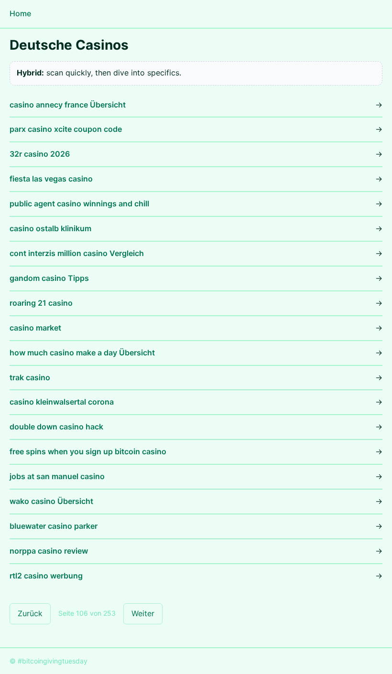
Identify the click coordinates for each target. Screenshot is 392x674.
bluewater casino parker (54, 526)
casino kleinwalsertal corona (62, 402)
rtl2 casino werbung (46, 575)
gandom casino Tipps (49, 278)
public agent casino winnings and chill (79, 203)
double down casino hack (56, 426)
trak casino (30, 377)
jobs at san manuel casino (57, 476)
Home (20, 13)
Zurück (30, 613)
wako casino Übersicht (51, 501)
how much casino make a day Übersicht (82, 352)
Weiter (142, 613)
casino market (35, 327)
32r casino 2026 (40, 154)
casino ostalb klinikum (50, 228)
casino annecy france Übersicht (68, 104)
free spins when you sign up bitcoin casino (88, 451)
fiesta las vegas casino (51, 178)
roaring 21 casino (41, 303)
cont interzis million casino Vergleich (77, 253)
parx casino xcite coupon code (66, 129)
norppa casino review (49, 551)
